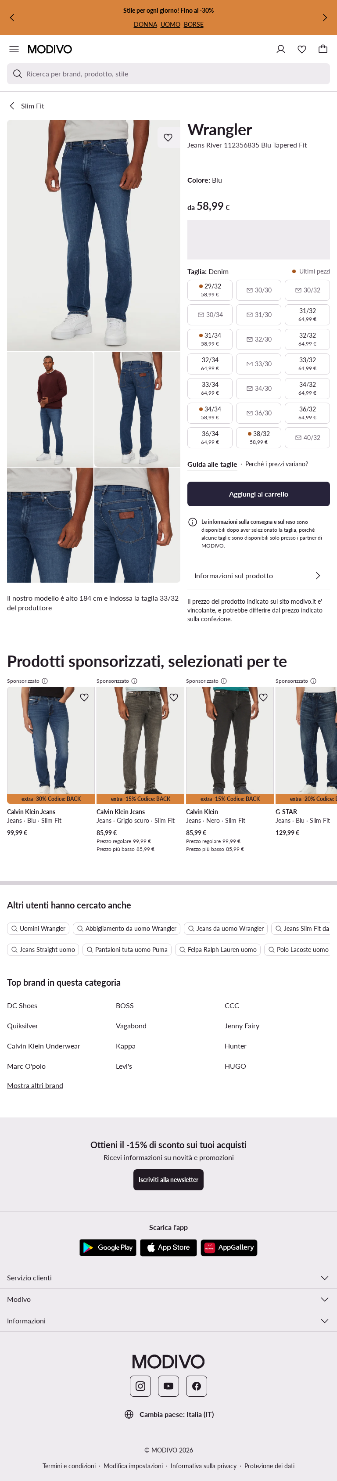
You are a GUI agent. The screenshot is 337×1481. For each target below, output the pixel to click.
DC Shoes (22, 1005)
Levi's (124, 1066)
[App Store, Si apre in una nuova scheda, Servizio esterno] (168, 1248)
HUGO (235, 1066)
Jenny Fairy (242, 1025)
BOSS (125, 1005)
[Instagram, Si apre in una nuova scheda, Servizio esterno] (140, 1386)
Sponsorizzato (23, 680)
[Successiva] (324, 17)
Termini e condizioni (69, 1466)
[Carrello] (322, 49)
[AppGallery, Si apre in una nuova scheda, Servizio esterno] (229, 1248)
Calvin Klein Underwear (43, 1045)
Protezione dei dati (269, 1466)
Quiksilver (22, 1025)
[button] (93, 235)
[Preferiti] (301, 49)
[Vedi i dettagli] (317, 575)
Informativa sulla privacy (204, 1466)
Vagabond (131, 1025)
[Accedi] (280, 49)
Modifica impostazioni (133, 1466)
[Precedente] (12, 17)
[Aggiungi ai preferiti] (169, 137)
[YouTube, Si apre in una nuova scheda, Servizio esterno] (168, 1386)
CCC (232, 1005)
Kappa (126, 1045)
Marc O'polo (26, 1066)
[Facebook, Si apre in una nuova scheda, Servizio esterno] (196, 1386)
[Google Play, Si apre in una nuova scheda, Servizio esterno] (107, 1248)
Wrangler (219, 129)
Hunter (236, 1045)
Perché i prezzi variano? (276, 464)
